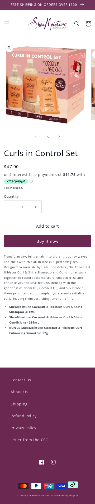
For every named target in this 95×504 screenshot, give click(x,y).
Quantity (11, 196)
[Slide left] (36, 137)
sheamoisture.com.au (40, 495)
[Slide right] (59, 137)
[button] (6, 24)
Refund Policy (24, 415)
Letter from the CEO (30, 439)
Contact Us (21, 379)
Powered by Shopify (66, 495)
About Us (19, 391)
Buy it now (47, 241)
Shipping (19, 403)
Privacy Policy (23, 427)
